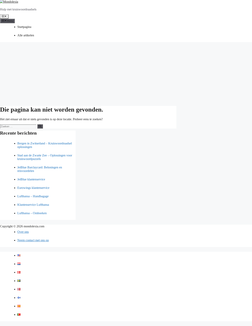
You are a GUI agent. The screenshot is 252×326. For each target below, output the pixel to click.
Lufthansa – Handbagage (33, 196)
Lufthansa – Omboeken (32, 213)
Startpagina (24, 26)
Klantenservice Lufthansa (33, 204)
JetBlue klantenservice (31, 179)
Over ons (23, 231)
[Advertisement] (126, 74)
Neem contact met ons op (33, 240)
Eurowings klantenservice (33, 187)
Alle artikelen (25, 35)
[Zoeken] (40, 126)
